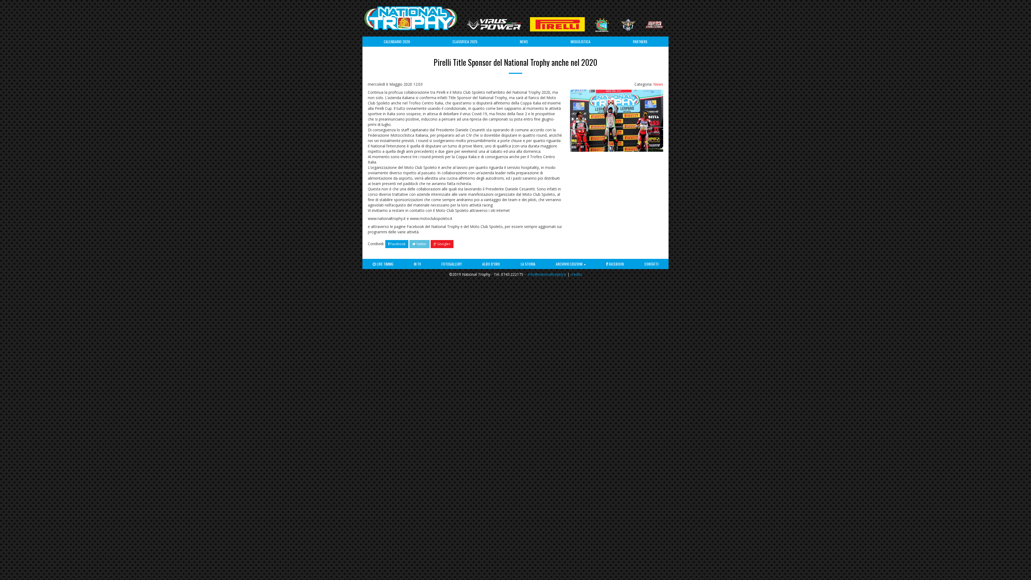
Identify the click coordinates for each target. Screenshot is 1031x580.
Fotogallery (451, 264)
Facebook (397, 244)
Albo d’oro (491, 264)
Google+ (444, 244)
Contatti (651, 264)
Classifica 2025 (464, 41)
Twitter (421, 244)
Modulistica (580, 41)
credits (576, 274)
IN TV (417, 264)
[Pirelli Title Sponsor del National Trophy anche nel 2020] (616, 121)
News (524, 41)
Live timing (384, 264)
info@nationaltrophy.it (547, 274)
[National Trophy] (410, 18)
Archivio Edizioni (569, 264)
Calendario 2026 (397, 41)
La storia (528, 264)
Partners (640, 41)
